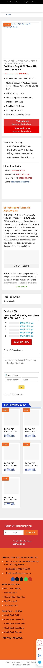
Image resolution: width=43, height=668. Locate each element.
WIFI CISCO (23, 61)
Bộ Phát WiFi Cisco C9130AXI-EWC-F (10, 465)
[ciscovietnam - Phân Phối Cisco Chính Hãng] (21, 8)
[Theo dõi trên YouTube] (30, 579)
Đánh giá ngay (21, 342)
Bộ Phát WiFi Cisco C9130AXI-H (31, 465)
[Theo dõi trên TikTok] (17, 579)
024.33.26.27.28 (22, 174)
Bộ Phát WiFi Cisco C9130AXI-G (10, 499)
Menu (8, 15)
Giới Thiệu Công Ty (12, 589)
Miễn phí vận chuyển (29, 2)
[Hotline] (39, 642)
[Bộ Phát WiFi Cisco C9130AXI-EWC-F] (11, 451)
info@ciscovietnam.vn (20, 182)
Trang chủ (9, 61)
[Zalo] (39, 655)
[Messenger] (39, 662)
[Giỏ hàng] (40, 8)
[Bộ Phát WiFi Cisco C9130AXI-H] (31, 451)
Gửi (21, 387)
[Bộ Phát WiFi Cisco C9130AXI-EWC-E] (11, 417)
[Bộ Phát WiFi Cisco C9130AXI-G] (11, 486)
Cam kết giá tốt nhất (13, 2)
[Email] (39, 649)
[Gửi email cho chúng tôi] (22, 579)
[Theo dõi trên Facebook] (13, 579)
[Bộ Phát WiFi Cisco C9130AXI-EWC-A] (31, 417)
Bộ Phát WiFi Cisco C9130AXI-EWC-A (31, 431)
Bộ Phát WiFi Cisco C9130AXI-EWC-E (10, 431)
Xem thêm (20, 287)
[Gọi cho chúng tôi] (26, 579)
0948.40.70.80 (18, 171)
